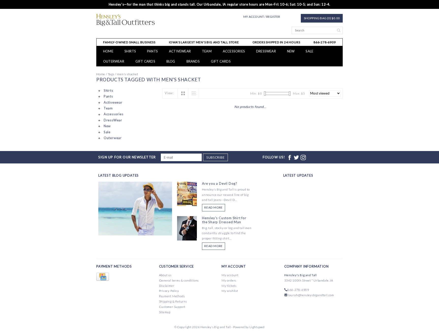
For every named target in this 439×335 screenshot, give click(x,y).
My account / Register (261, 16)
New (291, 51)
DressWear (266, 51)
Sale (309, 51)
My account (230, 275)
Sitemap (165, 312)
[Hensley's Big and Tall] (125, 20)
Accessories (234, 51)
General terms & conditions (179, 280)
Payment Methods (172, 296)
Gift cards (145, 61)
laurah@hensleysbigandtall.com (311, 295)
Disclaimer (167, 285)
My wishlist (230, 290)
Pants (152, 51)
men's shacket (127, 74)
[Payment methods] (102, 276)
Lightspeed (257, 327)
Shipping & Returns (173, 301)
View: (169, 93)
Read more (213, 207)
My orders (229, 280)
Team (207, 51)
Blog (170, 61)
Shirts (130, 51)
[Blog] (135, 227)
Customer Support (172, 306)
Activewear (180, 51)
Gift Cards (221, 61)
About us (165, 275)
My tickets (229, 285)
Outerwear (113, 61)
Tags (111, 74)
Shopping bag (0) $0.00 (322, 18)
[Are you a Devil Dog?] (187, 193)
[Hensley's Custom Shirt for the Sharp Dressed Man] (187, 228)
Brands (193, 61)
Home (108, 51)
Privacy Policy (169, 290)
